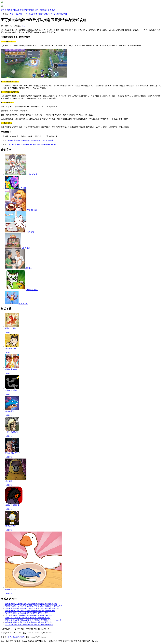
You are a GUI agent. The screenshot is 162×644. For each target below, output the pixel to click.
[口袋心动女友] (16, 174)
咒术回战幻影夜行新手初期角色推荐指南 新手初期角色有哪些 (32, 144)
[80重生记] (15, 268)
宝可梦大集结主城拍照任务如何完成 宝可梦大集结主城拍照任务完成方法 (33, 606)
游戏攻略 (23, 10)
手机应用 (15, 10)
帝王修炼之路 (10, 348)
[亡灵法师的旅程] (12, 430)
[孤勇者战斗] (12, 304)
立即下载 (8, 332)
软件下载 (38, 10)
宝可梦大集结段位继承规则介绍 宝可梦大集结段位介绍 (26, 613)
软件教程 (30, 10)
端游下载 (45, 10)
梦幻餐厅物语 (32, 210)
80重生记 (28, 268)
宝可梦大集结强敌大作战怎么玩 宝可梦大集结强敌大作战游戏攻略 (31, 604)
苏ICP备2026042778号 (16, 637)
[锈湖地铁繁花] (12, 524)
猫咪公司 (30, 232)
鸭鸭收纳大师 (10, 589)
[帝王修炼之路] (12, 346)
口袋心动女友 (32, 174)
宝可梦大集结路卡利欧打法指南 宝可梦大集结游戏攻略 (46, 14)
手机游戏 (8, 10)
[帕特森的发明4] (16, 290)
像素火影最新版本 (12, 505)
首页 (2, 10)
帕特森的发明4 (32, 290)
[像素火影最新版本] (13, 503)
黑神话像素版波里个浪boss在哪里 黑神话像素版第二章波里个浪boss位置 (33, 620)
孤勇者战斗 (23, 304)
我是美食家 (25, 248)
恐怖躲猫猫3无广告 (12, 453)
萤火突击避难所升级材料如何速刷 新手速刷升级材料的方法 (28, 615)
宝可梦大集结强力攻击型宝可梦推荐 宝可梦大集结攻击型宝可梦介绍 (32, 608)
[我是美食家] (13, 248)
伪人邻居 (8, 481)
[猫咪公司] (16, 232)
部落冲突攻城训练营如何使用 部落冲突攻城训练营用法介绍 (28, 622)
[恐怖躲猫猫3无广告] (12, 451)
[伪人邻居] (15, 479)
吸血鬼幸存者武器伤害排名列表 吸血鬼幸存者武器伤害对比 (31, 140)
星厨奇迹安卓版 (11, 369)
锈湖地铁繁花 (10, 526)
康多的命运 (9, 411)
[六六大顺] (12, 188)
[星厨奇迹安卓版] (12, 367)
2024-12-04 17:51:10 (8, 26)
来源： (20, 26)
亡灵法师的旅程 (11, 432)
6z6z (23, 26)
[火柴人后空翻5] (12, 388)
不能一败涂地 (10, 328)
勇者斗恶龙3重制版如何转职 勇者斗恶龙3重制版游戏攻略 (27, 618)
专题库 (52, 10)
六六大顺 (22, 188)
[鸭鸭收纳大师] (33, 587)
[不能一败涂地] (12, 326)
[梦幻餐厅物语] (16, 210)
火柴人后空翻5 (11, 390)
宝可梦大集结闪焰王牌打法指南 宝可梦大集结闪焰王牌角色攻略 (30, 611)
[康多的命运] (12, 409)
